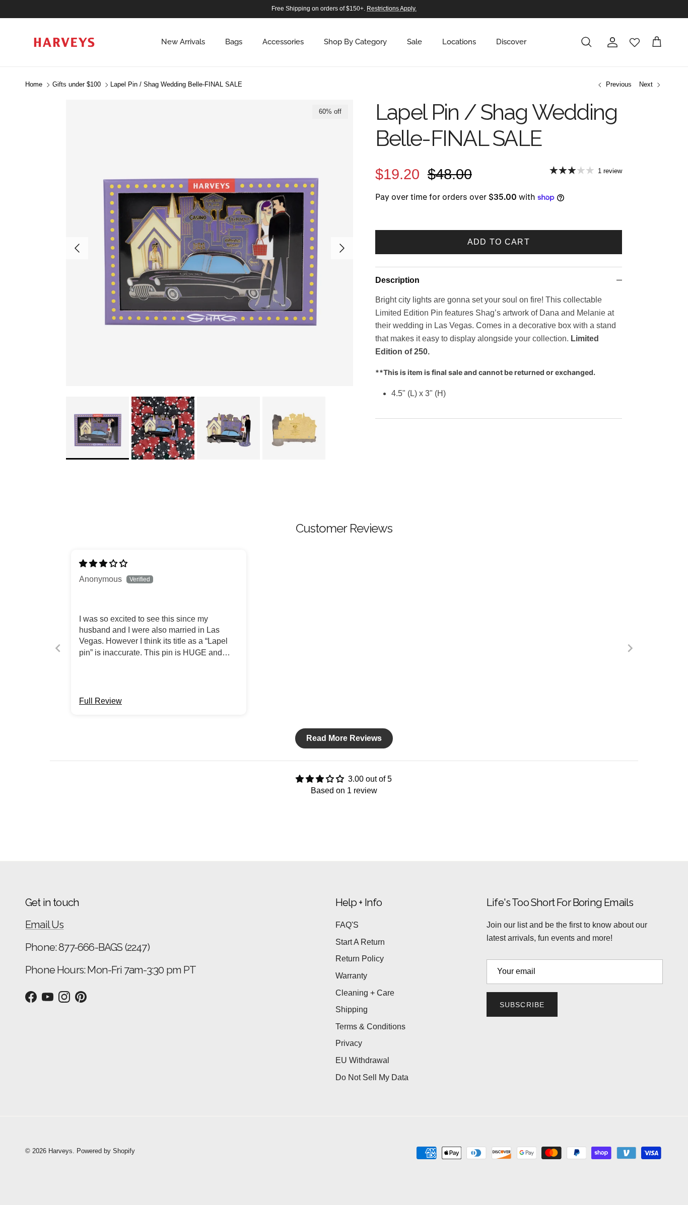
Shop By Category (355, 41)
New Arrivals (183, 41)
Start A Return (360, 942)
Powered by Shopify (106, 1151)
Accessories (283, 41)
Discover (511, 41)
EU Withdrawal (362, 1060)
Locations (459, 41)
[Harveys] (64, 42)
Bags (233, 41)
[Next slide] (630, 648)
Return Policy (359, 958)
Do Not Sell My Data (371, 1077)
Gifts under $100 (76, 85)
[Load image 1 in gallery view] (209, 243)
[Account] (610, 42)
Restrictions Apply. (392, 8)
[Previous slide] (58, 648)
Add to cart (498, 242)
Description (397, 280)
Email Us (44, 925)
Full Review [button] (100, 701)
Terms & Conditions (370, 1026)
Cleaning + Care (364, 993)
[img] (103, 563)
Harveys (60, 1151)
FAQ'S (347, 925)
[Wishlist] (635, 42)
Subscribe (522, 1005)
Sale (414, 41)
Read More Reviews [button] (344, 738)
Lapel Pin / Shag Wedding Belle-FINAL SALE (176, 85)
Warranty (351, 975)
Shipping (351, 1009)
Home (33, 85)
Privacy (348, 1043)
